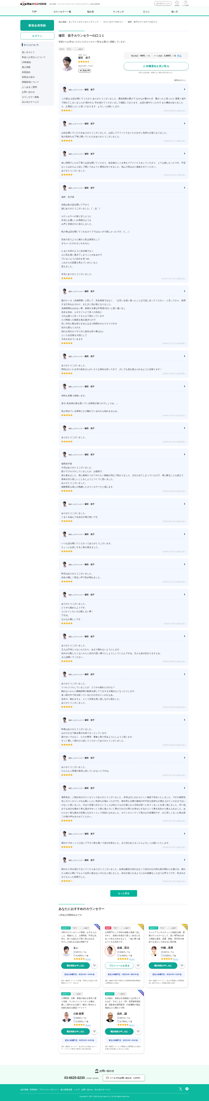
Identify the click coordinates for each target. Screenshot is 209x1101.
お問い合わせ (28, 91)
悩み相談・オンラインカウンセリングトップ (78, 21)
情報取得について (30, 81)
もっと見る (123, 893)
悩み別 (90, 11)
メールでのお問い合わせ (126, 1077)
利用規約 (26, 72)
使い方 (174, 11)
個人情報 (26, 67)
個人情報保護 (66, 1089)
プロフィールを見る (119, 965)
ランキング (118, 11)
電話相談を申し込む (75, 965)
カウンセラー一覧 (62, 11)
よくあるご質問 (29, 86)
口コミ (146, 11)
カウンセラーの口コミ (113, 21)
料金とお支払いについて (33, 57)
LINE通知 (26, 62)
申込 (179, 55)
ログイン (37, 36)
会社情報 (24, 1089)
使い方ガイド (28, 52)
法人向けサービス (163, 3)
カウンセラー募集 (30, 96)
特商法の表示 (28, 76)
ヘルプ (77, 1089)
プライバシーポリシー (49, 1089)
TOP (34, 11)
